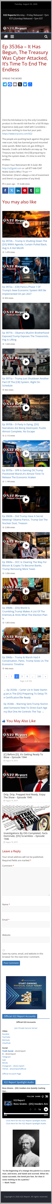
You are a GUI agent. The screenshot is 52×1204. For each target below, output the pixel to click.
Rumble (5, 1034)
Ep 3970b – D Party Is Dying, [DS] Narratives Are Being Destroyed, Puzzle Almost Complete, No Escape (24, 428)
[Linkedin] (18, 190)
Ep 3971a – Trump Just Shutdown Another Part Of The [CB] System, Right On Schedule (25, 382)
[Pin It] (24, 190)
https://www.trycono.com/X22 (17, 133)
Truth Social (7, 1051)
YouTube (6, 1037)
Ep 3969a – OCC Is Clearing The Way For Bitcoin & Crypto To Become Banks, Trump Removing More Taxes (24, 565)
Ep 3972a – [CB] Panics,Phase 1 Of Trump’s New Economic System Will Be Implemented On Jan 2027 (24, 290)
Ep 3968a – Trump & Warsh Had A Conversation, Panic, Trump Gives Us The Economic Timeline (25, 661)
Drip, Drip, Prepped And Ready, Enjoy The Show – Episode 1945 (24, 796)
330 (39, 676)
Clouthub (6, 1043)
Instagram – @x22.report (13, 1066)
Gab (4, 1060)
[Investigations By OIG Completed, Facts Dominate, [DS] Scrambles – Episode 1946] (26, 807)
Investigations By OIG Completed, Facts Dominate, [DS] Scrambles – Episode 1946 (26, 836)
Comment (8, 865)
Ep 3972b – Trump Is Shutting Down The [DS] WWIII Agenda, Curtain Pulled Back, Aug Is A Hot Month (24, 244)
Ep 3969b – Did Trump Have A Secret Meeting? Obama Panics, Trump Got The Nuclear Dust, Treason (25, 520)
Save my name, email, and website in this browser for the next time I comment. (22, 955)
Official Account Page (11, 1073)
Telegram (6, 1057)
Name (6, 904)
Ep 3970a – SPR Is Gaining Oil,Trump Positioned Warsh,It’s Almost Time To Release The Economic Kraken (23, 474)
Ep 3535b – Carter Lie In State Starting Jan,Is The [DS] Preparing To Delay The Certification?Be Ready (25, 693)
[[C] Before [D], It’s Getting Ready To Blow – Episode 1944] (26, 727)
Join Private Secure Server (26, 1028)
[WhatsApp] (37, 190)
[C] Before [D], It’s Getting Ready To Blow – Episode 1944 (23, 756)
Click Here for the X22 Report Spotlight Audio (26, 1120)
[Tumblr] (31, 190)
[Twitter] (12, 190)
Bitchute (6, 1040)
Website (6, 935)
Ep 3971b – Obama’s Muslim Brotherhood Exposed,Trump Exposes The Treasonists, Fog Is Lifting (25, 336)
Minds (5, 1063)
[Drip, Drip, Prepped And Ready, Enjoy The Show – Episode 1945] (26, 767)
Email (5, 919)
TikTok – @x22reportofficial (14, 1069)
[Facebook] (5, 190)
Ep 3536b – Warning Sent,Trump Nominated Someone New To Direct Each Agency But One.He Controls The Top (26, 707)
